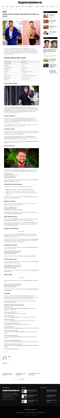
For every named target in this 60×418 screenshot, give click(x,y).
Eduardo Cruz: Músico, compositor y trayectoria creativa (34, 374)
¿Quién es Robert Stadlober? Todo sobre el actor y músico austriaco (53, 26)
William (6, 18)
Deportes (37, 6)
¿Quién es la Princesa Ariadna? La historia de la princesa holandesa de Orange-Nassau (53, 65)
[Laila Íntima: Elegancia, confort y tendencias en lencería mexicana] (46, 60)
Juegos (22, 6)
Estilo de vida (31, 6)
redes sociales (19, 112)
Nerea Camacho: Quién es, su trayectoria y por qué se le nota (8, 374)
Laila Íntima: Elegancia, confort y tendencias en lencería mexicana (52, 60)
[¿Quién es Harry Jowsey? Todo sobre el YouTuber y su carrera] (21, 32)
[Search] (56, 7)
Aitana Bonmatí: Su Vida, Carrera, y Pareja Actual (52, 400)
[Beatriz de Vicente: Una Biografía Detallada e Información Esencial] (43, 391)
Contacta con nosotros (30, 412)
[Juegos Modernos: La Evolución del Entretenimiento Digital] (46, 16)
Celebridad (42, 6)
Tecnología (12, 6)
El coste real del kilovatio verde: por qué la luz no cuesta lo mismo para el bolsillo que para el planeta (53, 32)
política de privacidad (40, 412)
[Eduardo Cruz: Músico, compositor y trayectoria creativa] (34, 369)
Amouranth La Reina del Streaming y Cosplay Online (52, 21)
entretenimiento (30, 111)
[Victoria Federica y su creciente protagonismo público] (21, 369)
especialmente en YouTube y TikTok (14, 142)
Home (7, 6)
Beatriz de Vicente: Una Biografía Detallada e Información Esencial (52, 390)
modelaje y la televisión (14, 122)
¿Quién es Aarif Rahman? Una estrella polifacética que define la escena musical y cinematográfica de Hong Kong (49, 51)
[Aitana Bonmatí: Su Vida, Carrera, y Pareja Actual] (43, 401)
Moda (27, 6)
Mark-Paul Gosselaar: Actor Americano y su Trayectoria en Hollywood (53, 71)
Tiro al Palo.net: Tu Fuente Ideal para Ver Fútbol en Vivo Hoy (51, 395)
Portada (4, 9)
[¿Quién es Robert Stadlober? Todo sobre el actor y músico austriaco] (46, 27)
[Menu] (3, 7)
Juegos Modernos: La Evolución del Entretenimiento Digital (52, 15)
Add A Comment (21, 379)
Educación (18, 6)
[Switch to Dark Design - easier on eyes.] (55, 6)
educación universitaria (22, 124)
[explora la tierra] (30, 3)
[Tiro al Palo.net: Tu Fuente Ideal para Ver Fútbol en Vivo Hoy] (43, 396)
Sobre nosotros (22, 412)
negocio (51, 6)
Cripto (47, 6)
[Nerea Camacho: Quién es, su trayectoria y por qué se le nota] (8, 369)
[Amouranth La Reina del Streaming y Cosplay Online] (46, 21)
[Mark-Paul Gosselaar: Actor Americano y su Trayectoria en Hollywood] (46, 72)
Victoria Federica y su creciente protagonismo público (21, 374)
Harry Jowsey (6, 107)
